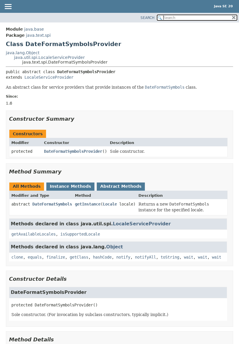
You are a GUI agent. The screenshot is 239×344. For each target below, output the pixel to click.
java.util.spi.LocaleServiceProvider (49, 57)
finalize (55, 257)
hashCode (102, 257)
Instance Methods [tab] (70, 186)
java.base (34, 29)
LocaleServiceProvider (48, 77)
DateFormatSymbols (52, 204)
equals (35, 257)
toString (170, 257)
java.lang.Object (22, 52)
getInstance (88, 204)
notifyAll (145, 257)
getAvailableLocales (33, 234)
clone (17, 257)
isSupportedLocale (80, 234)
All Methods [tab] (27, 186)
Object (114, 247)
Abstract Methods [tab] (120, 186)
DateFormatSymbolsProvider (73, 151)
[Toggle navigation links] (8, 7)
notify (123, 257)
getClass (79, 257)
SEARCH (147, 18)
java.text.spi (38, 35)
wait (188, 257)
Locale (110, 204)
